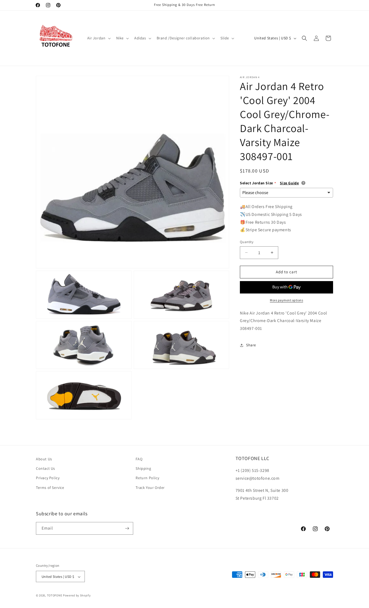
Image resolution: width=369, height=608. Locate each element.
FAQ (139, 459)
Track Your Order (150, 487)
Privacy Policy (47, 478)
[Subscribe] (127, 528)
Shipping (143, 468)
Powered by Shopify (77, 595)
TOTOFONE (54, 595)
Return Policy (147, 478)
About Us (44, 459)
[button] (98, 38)
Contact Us (45, 468)
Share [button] (251, 345)
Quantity (246, 242)
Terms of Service (50, 487)
